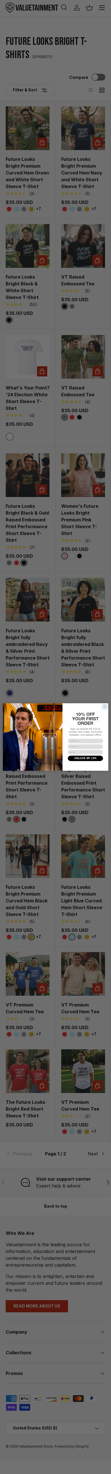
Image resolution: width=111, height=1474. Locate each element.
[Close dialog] (104, 706)
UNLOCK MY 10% (85, 758)
